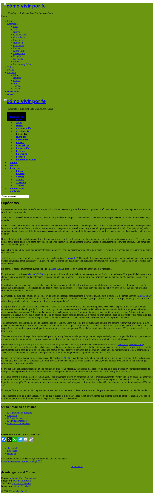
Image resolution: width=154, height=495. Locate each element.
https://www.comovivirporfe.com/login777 (21, 461)
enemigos (11, 453)
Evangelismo (19, 51)
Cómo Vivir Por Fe (18, 491)
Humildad (18, 42)
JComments (77, 466)
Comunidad (18, 45)
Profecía (17, 61)
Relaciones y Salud (22, 64)
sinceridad (12, 448)
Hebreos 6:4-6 (136, 344)
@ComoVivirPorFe (21, 480)
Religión (17, 56)
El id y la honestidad (17, 421)
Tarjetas (17, 88)
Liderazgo (18, 59)
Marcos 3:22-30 (35, 274)
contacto (11, 94)
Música (10, 69)
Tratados (17, 86)
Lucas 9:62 (123, 344)
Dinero (16, 32)
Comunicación (20, 34)
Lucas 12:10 (56, 269)
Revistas (17, 78)
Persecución (19, 53)
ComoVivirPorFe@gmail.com (23, 478)
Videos (10, 67)
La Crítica (12, 415)
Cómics (16, 80)
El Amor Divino (15, 418)
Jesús (15, 29)
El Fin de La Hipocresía (18, 423)
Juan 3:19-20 (145, 296)
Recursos (11, 72)
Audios (16, 83)
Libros (16, 75)
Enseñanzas (12, 24)
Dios (15, 26)
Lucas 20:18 (63, 358)
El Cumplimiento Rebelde (19, 412)
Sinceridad (18, 40)
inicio (9, 21)
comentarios (13, 91)
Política (16, 48)
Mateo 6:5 (72, 258)
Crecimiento (19, 37)
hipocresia (12, 451)
